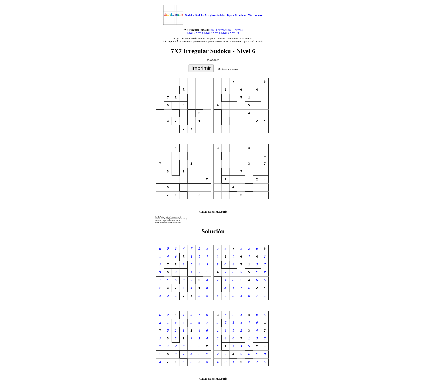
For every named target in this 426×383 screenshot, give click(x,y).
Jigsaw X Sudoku (236, 15)
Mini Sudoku (255, 15)
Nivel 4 (239, 29)
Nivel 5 (191, 32)
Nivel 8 (216, 32)
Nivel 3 (230, 29)
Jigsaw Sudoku (216, 15)
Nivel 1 (213, 29)
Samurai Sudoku (160, 219)
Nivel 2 (222, 29)
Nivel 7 (208, 32)
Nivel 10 (234, 32)
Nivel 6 (200, 32)
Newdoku (158, 221)
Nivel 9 (225, 32)
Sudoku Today (159, 217)
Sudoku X (201, 15)
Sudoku (189, 15)
